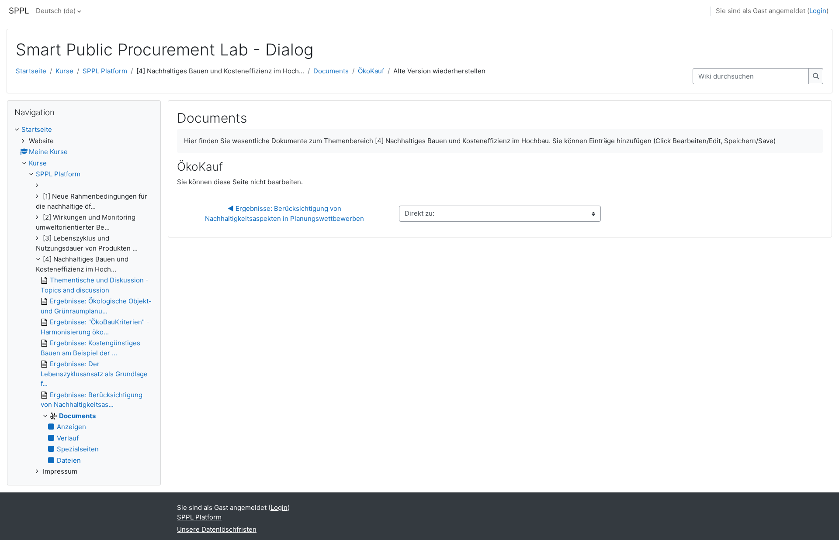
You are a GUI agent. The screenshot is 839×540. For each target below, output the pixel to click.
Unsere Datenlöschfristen (217, 529)
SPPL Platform (105, 71)
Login (817, 11)
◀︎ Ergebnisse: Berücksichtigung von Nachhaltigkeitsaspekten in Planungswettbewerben (284, 213)
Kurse (64, 71)
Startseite (31, 71)
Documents (331, 71)
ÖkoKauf (371, 71)
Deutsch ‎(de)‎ (56, 11)
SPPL (19, 11)
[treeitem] (83, 301)
